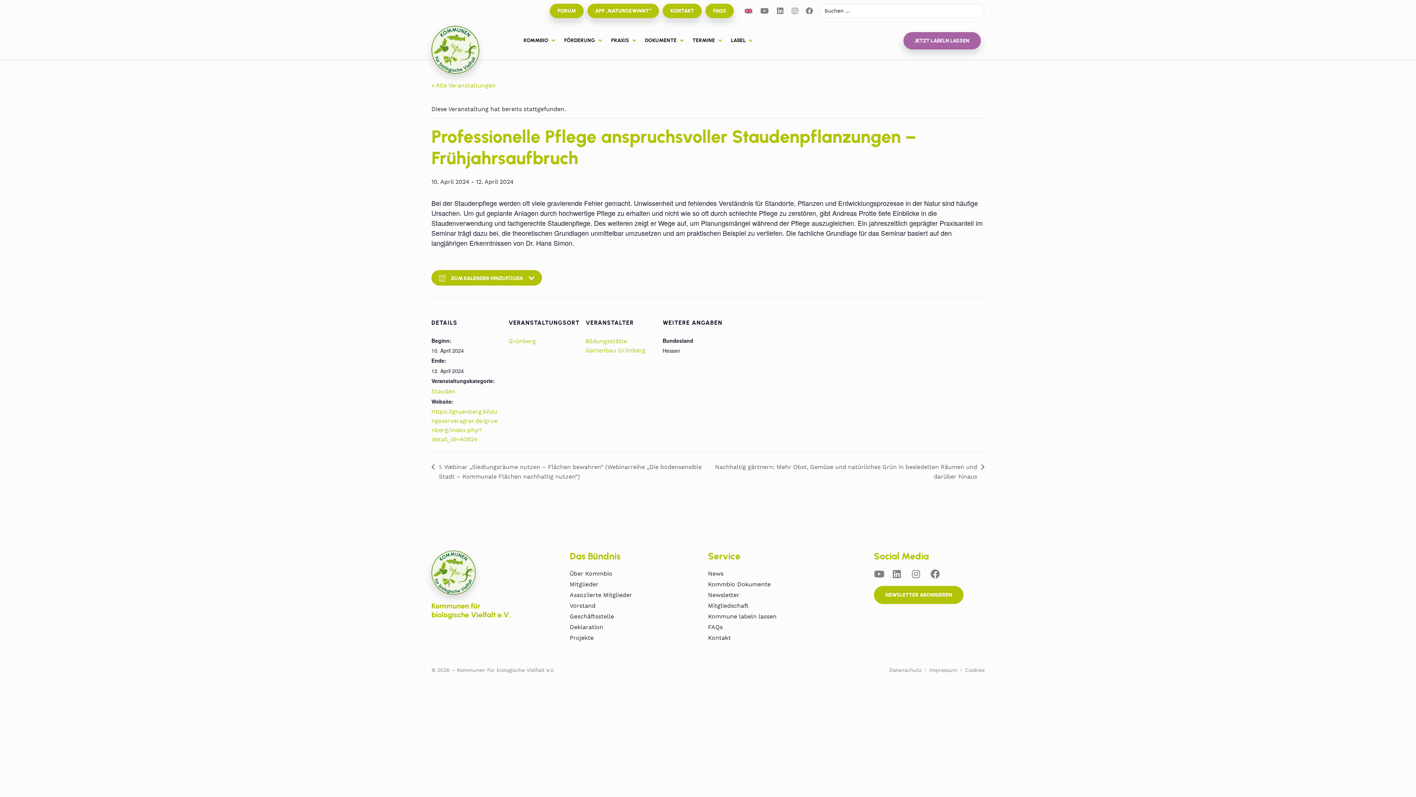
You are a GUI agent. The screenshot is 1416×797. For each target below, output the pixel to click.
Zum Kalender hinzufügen (487, 278)
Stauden (443, 391)
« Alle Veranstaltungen (463, 85)
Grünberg (522, 341)
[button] (540, 40)
